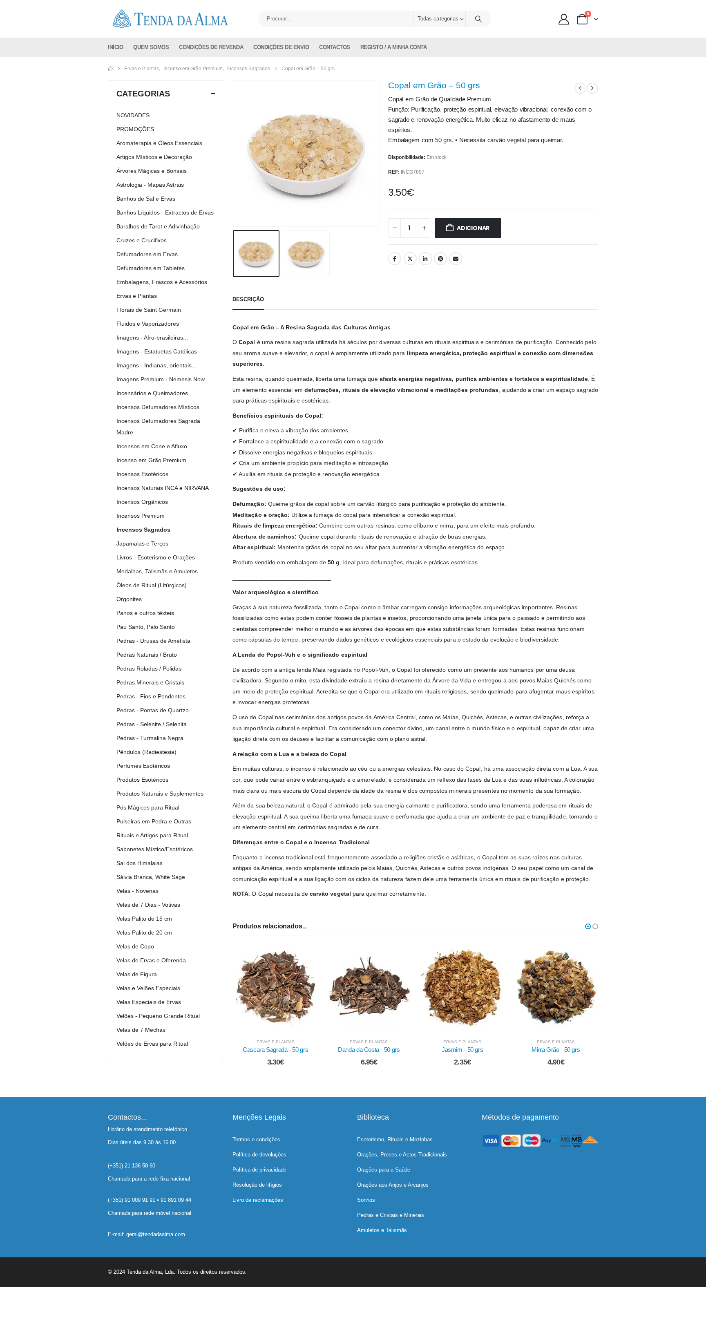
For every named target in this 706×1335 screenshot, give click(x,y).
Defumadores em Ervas (147, 254)
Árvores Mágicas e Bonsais (151, 171)
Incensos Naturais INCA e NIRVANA (162, 488)
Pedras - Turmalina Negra (149, 738)
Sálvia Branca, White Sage (150, 877)
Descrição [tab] (248, 299)
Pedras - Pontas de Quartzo (152, 710)
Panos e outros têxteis (145, 613)
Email (455, 258)
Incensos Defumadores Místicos (157, 407)
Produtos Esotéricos (142, 779)
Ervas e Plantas (276, 1042)
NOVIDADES (133, 115)
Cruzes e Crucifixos (141, 240)
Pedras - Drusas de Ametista (153, 640)
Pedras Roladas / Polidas (148, 668)
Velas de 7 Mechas (140, 1029)
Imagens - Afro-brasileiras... (152, 337)
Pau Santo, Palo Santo (145, 627)
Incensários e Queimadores (152, 393)
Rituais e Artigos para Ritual (152, 835)
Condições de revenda (211, 47)
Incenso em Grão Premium (151, 460)
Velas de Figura (136, 974)
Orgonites (129, 599)
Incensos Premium (140, 515)
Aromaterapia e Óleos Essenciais (159, 143)
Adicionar (473, 228)
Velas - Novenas (137, 891)
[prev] (580, 88)
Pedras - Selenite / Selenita (151, 724)
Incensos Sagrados (143, 529)
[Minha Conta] (564, 19)
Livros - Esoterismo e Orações (155, 557)
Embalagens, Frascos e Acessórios (161, 282)
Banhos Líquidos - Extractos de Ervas (165, 212)
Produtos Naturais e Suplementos (159, 793)
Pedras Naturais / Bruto (146, 654)
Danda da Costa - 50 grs (369, 1049)
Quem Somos (151, 47)
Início (115, 47)
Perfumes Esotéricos (143, 766)
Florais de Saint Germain (148, 309)
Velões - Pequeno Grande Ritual (158, 1016)
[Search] (478, 19)
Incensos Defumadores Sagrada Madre (158, 427)
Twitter (410, 258)
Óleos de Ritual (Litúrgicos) (151, 585)
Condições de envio (281, 47)
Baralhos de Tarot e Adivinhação (158, 226)
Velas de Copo (135, 946)
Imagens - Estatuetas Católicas (156, 351)
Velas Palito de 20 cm (144, 932)
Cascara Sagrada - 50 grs (275, 1049)
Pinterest (440, 258)
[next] (592, 88)
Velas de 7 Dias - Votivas (148, 904)
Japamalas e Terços (142, 543)
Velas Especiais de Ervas (148, 1002)
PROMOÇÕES (135, 129)
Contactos (334, 47)
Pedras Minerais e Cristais (150, 682)
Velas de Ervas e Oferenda (151, 960)
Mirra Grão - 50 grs (556, 1049)
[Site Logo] (169, 18)
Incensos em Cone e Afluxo (151, 446)
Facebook (394, 258)
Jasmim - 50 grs (462, 1049)
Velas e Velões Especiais (148, 988)
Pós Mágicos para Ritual (147, 807)
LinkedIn (425, 258)
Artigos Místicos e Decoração (154, 157)
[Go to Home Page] (110, 68)
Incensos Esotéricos (142, 474)
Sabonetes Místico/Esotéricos (154, 849)
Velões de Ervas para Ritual (152, 1043)
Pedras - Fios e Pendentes (150, 696)
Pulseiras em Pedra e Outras (153, 821)
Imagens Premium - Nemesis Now (160, 379)
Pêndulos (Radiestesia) (146, 752)
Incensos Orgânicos (142, 502)
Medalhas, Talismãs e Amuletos (157, 571)
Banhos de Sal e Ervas (145, 198)
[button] (234, 154)
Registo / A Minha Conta (393, 47)
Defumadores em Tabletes (150, 268)
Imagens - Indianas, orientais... (156, 365)
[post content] (275, 988)
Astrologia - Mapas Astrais (150, 184)
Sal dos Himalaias (139, 863)
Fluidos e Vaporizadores (147, 323)
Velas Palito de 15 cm (144, 918)
